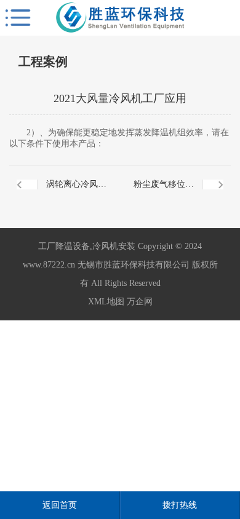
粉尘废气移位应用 (164, 192)
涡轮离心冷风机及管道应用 (76, 192)
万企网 (140, 301)
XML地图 (106, 301)
